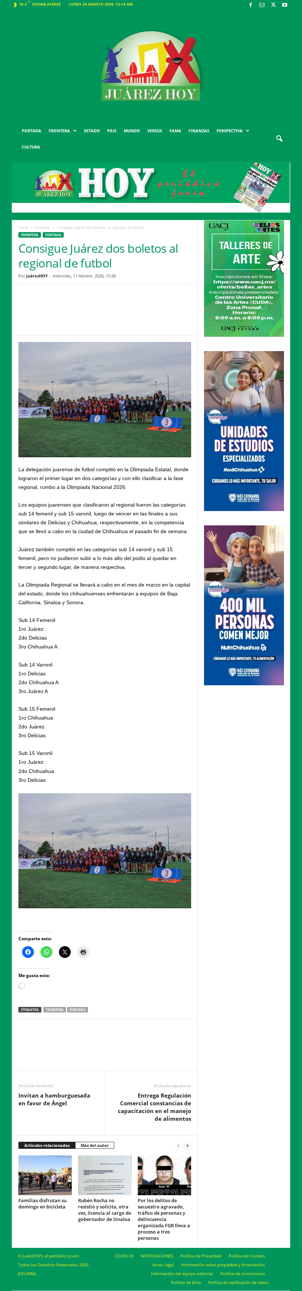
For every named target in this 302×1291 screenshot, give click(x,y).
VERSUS (154, 130)
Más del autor (95, 1145)
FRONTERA (59, 130)
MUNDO (132, 130)
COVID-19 (124, 1256)
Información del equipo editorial (182, 1273)
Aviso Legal (163, 1264)
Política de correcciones (242, 1273)
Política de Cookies (247, 1256)
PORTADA (31, 130)
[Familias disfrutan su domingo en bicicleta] (45, 1175)
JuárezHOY (37, 276)
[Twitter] (273, 5)
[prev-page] (178, 1146)
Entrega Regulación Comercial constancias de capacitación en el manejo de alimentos (154, 1107)
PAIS (111, 130)
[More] (162, 315)
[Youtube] (284, 5)
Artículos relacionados (47, 1145)
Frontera (42, 227)
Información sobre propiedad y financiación (223, 1264)
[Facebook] (250, 5)
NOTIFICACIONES (157, 1256)
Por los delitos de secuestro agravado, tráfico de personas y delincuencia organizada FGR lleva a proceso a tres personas (164, 1219)
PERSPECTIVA (230, 130)
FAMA (175, 130)
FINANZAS (199, 130)
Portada (77, 1009)
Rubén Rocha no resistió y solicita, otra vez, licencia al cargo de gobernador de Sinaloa (104, 1209)
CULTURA (31, 147)
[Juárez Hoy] (151, 66)
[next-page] (187, 1146)
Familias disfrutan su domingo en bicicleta (42, 1203)
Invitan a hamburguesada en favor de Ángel (54, 1099)
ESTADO (92, 130)
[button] (279, 139)
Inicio (23, 227)
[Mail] (261, 5)
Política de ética (186, 1282)
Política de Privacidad (200, 1256)
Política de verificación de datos (238, 1282)
